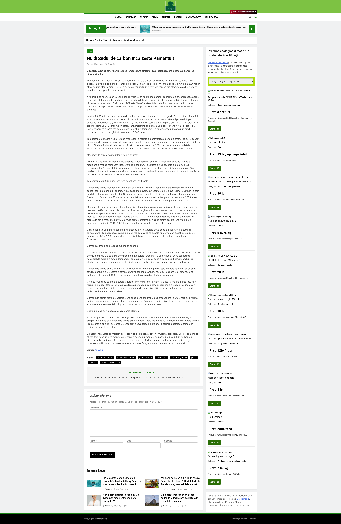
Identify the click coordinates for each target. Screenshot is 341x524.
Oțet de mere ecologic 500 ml (223, 299)
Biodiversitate (193, 17)
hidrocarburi (161, 357)
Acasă (118, 17)
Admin (107, 489)
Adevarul (99, 350)
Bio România (243, 498)
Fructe (220, 147)
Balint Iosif (231, 160)
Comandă (214, 129)
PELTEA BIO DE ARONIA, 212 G (224, 260)
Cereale (221, 422)
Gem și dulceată (225, 265)
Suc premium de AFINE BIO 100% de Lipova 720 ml (231, 99)
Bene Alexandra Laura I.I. (237, 395)
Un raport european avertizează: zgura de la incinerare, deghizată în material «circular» (179, 498)
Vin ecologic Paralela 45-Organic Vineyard (229, 338)
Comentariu (96, 407)
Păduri (178, 17)
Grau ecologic (215, 417)
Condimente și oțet (226, 304)
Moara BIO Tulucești (235, 474)
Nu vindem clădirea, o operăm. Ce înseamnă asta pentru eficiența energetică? (121, 498)
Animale (166, 17)
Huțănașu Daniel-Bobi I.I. (237, 199)
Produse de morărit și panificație (232, 461)
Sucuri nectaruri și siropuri (229, 105)
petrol (193, 357)
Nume (93, 441)
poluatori (93, 362)
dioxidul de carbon (126, 357)
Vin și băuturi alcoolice (228, 343)
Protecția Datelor (239, 519)
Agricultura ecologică (218, 62)
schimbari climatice (110, 362)
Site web (168, 441)
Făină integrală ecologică (221, 456)
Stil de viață (211, 17)
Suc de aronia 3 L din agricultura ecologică (230, 181)
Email (130, 441)
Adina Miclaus (169, 489)
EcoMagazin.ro (100, 519)
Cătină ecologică (216, 142)
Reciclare (131, 17)
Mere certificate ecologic (221, 377)
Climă (155, 17)
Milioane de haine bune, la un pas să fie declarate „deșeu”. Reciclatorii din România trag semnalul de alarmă (180, 481)
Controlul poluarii (105, 357)
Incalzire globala (179, 357)
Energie (144, 17)
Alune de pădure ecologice (222, 220)
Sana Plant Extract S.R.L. (237, 278)
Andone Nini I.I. (233, 356)
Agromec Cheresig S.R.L (237, 317)
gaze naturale (145, 357)
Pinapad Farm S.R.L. (235, 239)
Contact (252, 519)
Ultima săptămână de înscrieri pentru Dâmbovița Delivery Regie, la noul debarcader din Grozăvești (178, 27)
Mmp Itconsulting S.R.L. (236, 435)
